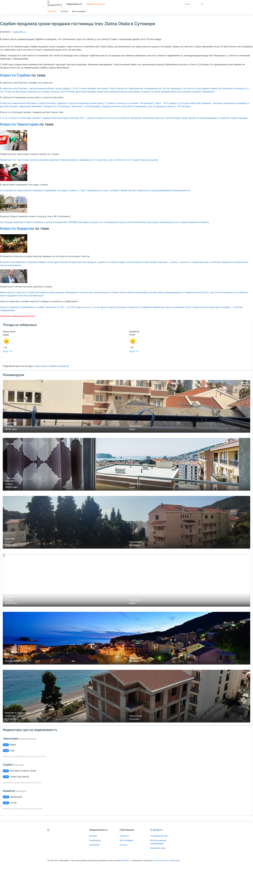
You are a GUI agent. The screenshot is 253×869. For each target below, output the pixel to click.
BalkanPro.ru (20, 32)
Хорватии (64, 366)
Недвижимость (74, 4)
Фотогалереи (79, 11)
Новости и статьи (95, 4)
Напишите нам (157, 848)
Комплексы (95, 840)
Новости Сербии (15, 75)
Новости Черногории (19, 124)
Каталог (93, 835)
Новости (52, 11)
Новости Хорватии (17, 228)
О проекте (156, 829)
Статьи (64, 11)
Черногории (41, 366)
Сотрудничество (158, 835)
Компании (94, 844)
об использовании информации (166, 860)
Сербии (52, 366)
